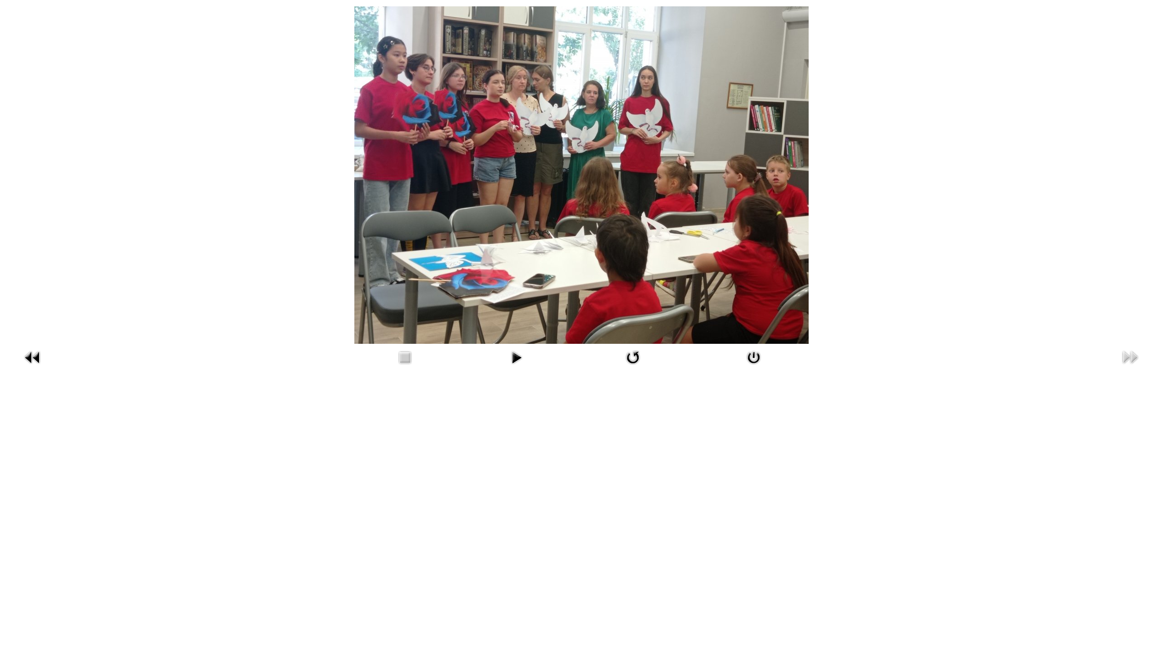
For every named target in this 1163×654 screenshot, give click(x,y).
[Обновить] (633, 356)
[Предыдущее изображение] (33, 356)
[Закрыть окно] (753, 356)
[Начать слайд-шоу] (516, 356)
